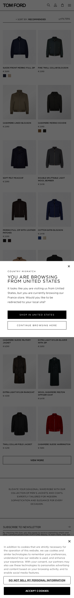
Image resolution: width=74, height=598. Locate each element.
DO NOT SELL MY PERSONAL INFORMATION (37, 580)
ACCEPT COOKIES (37, 590)
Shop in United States (37, 314)
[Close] (69, 541)
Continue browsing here (37, 325)
